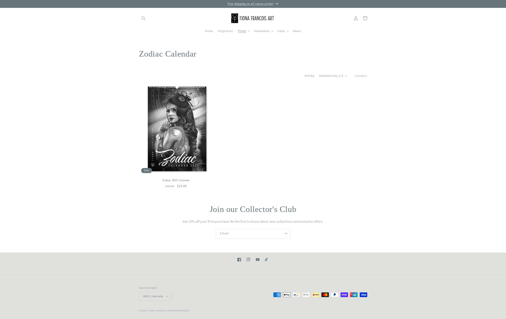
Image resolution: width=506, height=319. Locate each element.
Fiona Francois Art (157, 310)
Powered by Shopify (178, 310)
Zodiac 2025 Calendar (176, 180)
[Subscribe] (285, 233)
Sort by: (310, 75)
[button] (143, 18)
